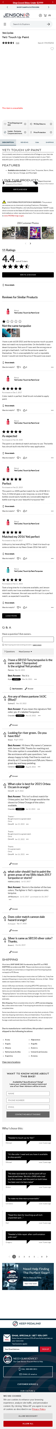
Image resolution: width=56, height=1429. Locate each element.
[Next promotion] (48, 7)
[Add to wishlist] (52, 50)
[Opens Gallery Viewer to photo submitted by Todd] (8, 233)
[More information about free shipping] (25, 124)
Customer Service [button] (27, 1384)
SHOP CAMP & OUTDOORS (28, 7)
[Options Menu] (52, 367)
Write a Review (28, 275)
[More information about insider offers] (25, 132)
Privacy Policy (38, 1409)
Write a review (20, 189)
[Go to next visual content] (30, 243)
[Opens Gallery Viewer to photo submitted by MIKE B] (21, 233)
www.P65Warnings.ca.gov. (14, 216)
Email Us (30, 1374)
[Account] (40, 15)
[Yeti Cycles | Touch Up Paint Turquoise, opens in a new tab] (7, 570)
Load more (11, 616)
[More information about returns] (51, 124)
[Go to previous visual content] (25, 243)
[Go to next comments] (47, 1256)
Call (29, 1369)
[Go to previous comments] (9, 1256)
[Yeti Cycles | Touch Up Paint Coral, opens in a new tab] (7, 311)
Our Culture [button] (27, 1391)
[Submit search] (48, 24)
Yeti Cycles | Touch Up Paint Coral (26, 313)
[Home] (16, 15)
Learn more (37, 645)
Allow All (28, 1424)
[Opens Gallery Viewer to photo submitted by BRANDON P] (35, 233)
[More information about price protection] (51, 132)
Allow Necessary (28, 1416)
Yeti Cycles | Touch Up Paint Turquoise (28, 571)
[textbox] (28, 639)
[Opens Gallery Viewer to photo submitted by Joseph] (48, 233)
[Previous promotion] (7, 7)
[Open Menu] (5, 24)
